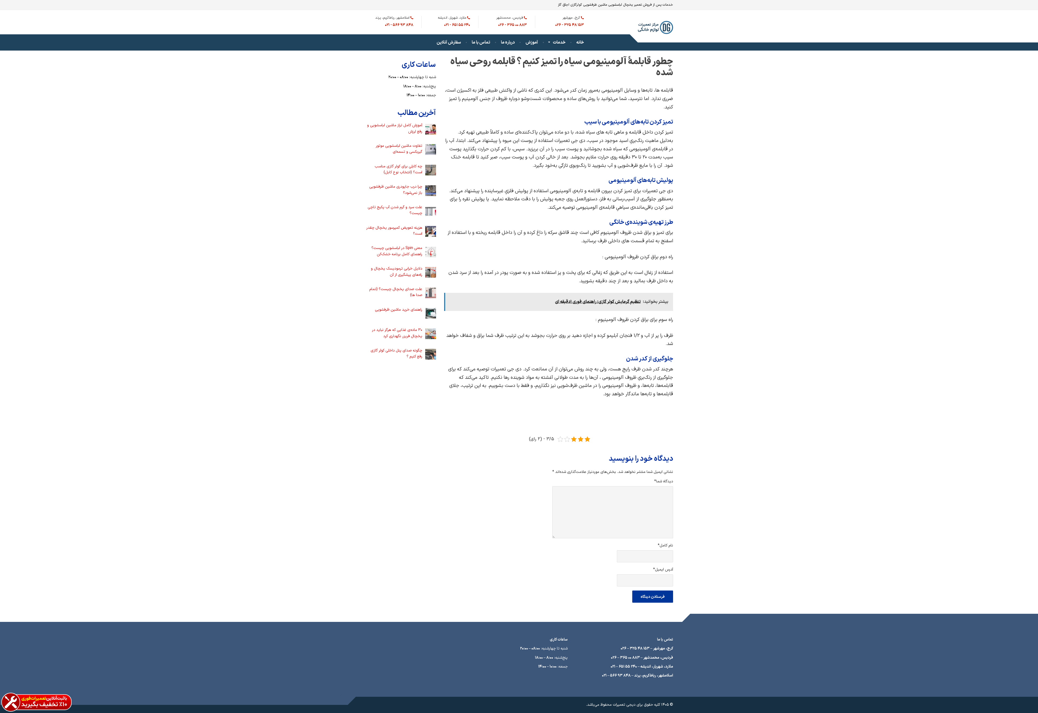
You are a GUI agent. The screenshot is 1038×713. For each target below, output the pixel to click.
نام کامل (665, 545)
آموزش (531, 42)
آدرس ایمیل (663, 569)
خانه (580, 42)
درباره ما (508, 42)
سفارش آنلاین (449, 42)
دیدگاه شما (663, 481)
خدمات (559, 42)
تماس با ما (481, 42)
